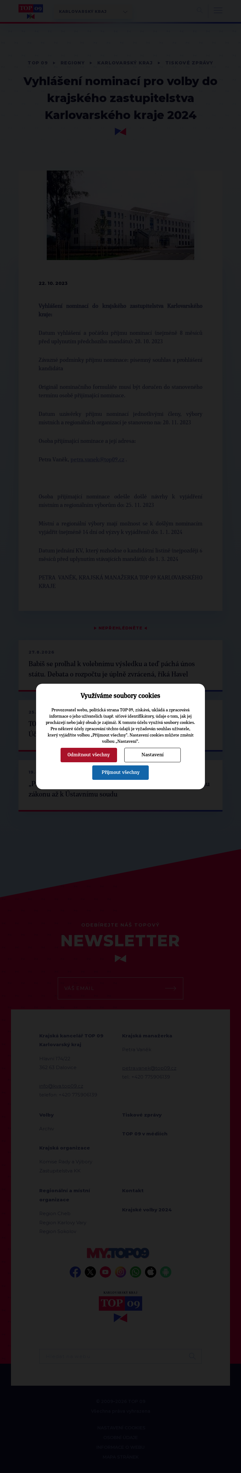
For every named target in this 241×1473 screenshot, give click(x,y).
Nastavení (152, 754)
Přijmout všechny (121, 772)
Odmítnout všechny (88, 754)
